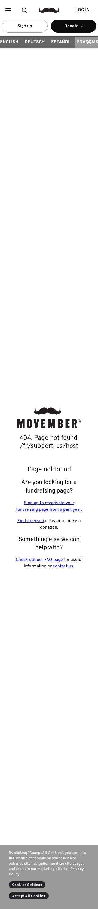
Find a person (30, 521)
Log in (82, 10)
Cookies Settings (27, 885)
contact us (63, 566)
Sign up (24, 26)
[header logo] (49, 10)
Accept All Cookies (28, 896)
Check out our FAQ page (39, 560)
